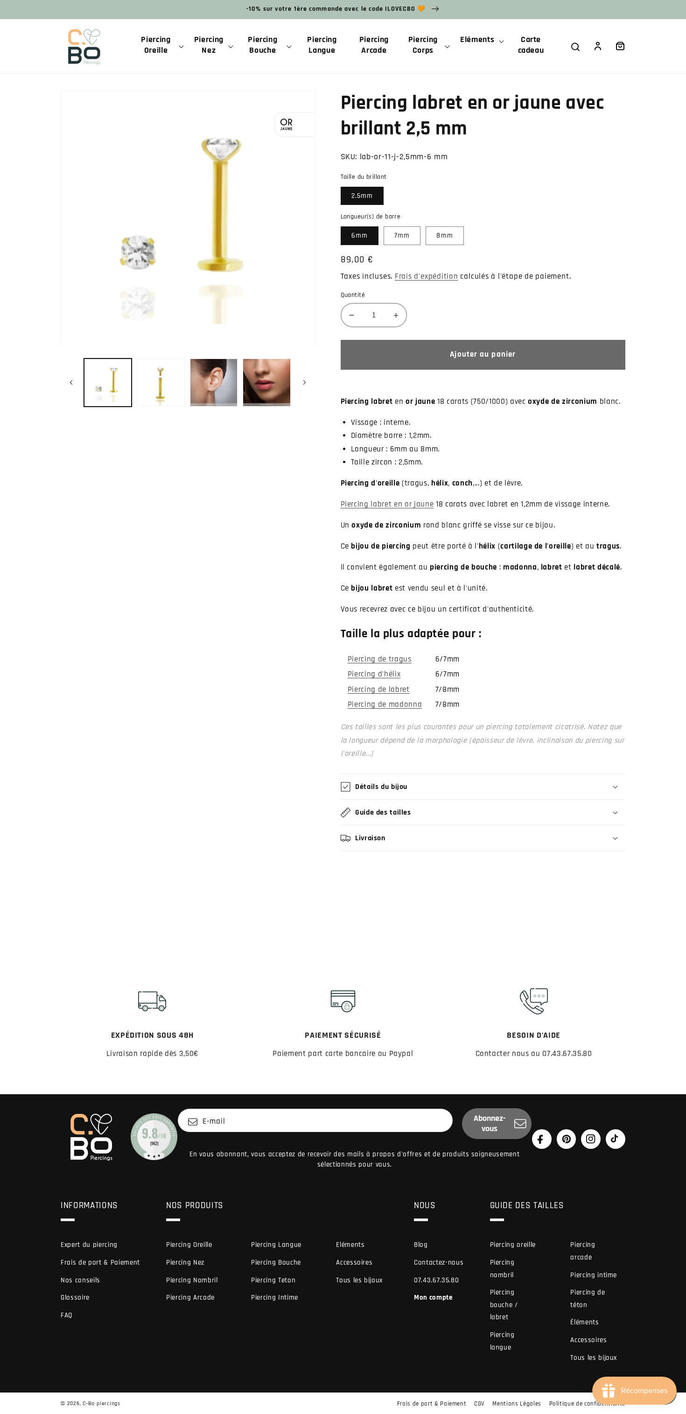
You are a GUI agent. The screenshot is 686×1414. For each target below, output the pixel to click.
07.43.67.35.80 (436, 1280)
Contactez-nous (438, 1262)
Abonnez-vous (490, 1123)
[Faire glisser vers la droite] (304, 383)
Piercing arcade (582, 1251)
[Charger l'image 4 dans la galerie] (267, 383)
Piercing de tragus (380, 659)
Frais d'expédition (426, 276)
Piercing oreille (513, 1244)
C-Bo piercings (101, 1403)
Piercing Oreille (189, 1244)
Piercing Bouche (276, 1262)
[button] (160, 46)
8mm (444, 235)
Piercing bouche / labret (504, 1305)
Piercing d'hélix (374, 674)
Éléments (584, 1322)
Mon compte (433, 1297)
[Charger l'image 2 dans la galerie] (161, 383)
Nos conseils (80, 1280)
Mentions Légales (516, 1403)
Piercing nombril (502, 1269)
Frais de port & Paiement (100, 1262)
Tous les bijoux (359, 1280)
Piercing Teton (273, 1280)
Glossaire (75, 1297)
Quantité (353, 295)
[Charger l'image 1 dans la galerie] (108, 383)
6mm (359, 235)
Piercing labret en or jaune (387, 504)
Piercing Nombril (192, 1280)
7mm (402, 235)
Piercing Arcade (190, 1297)
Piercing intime (593, 1275)
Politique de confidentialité (587, 1403)
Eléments (350, 1244)
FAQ (66, 1315)
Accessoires (354, 1262)
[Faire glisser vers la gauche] (71, 383)
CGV (479, 1403)
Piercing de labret (379, 690)
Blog (421, 1244)
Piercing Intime (274, 1297)
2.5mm (362, 195)
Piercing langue (502, 1341)
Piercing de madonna (385, 705)
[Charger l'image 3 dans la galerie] (214, 383)
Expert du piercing (89, 1244)
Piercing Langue (276, 1244)
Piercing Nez (185, 1262)
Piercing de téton (587, 1298)
